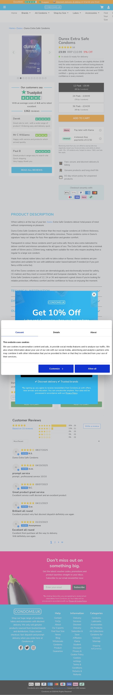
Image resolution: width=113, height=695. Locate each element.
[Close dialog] (94, 294)
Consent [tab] (19, 332)
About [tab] (93, 332)
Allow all (92, 368)
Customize (54, 368)
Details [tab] (56, 332)
